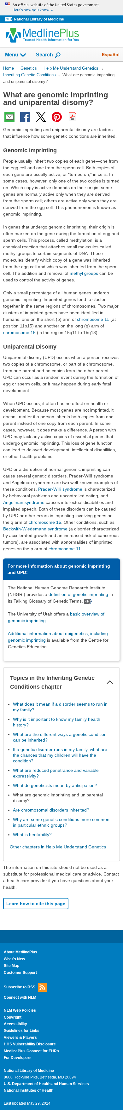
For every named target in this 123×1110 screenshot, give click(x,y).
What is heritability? (32, 834)
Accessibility (15, 1024)
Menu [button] (11, 54)
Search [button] (44, 54)
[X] (41, 117)
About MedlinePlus (20, 952)
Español (111, 54)
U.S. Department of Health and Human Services (46, 1084)
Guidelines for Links (21, 1030)
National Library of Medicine (39, 19)
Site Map (11, 965)
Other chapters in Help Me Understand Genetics (58, 846)
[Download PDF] (72, 117)
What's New (14, 959)
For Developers (18, 1057)
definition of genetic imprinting (78, 594)
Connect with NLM (20, 997)
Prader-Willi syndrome (60, 489)
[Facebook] (25, 117)
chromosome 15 (19, 332)
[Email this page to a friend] (9, 117)
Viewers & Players (20, 1037)
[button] (109, 682)
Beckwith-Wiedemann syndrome (35, 528)
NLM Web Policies (20, 1010)
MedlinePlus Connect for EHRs (31, 1051)
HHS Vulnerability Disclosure (30, 1044)
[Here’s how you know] (61, 7)
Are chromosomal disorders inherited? (51, 809)
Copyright (12, 1017)
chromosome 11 (93, 319)
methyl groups (84, 273)
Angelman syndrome (23, 502)
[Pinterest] (56, 117)
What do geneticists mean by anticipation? (55, 785)
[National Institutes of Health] (9, 19)
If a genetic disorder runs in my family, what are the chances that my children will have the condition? (60, 755)
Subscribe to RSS (19, 987)
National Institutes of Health (28, 1090)
